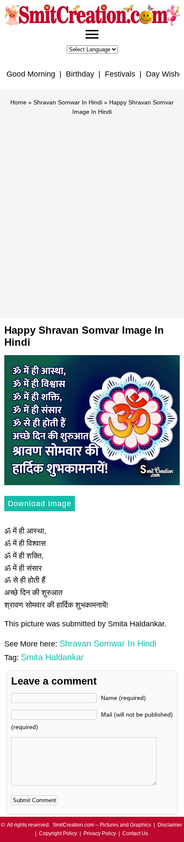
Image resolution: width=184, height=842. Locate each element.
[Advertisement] (92, 213)
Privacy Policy (99, 833)
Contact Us (135, 833)
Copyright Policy (58, 833)
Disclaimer (169, 825)
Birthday (80, 74)
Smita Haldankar (52, 657)
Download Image (39, 503)
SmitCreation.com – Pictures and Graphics (102, 825)
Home (18, 102)
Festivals (120, 74)
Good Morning (30, 74)
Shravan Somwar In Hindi (67, 102)
